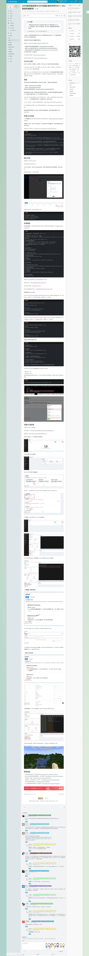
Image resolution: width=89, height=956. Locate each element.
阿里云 (30, 167)
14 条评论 (47, 11)
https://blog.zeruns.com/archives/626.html (48, 48)
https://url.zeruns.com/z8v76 (36, 433)
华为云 (30, 40)
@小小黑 (30, 914)
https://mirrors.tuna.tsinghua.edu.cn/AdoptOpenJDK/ (45, 128)
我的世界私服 (73, 74)
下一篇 (63, 807)
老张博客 (27, 921)
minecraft (76, 63)
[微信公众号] (74, 51)
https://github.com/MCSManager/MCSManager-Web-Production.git (43, 818)
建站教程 (13, 44)
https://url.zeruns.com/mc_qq (39, 55)
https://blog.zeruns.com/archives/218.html (42, 778)
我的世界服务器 (75, 65)
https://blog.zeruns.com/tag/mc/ (46, 46)
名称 (23, 954)
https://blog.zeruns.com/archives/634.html (50, 779)
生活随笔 (13, 51)
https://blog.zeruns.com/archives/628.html (51, 783)
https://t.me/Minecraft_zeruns (40, 58)
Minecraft (49, 35)
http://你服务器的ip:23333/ (36, 368)
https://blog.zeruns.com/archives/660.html (54, 776)
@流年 (30, 881)
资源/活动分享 (13, 47)
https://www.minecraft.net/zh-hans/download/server (42, 430)
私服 (78, 69)
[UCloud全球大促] (44, 788)
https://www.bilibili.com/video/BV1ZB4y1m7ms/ (38, 43)
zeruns (25, 11)
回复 (26, 821)
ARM (30, 35)
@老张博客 (31, 931)
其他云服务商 (39, 167)
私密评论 (61, 951)
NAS (13, 37)
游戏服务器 (74, 69)
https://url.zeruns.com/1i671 (35, 87)
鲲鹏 (35, 40)
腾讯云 (33, 167)
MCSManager (74, 72)
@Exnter (30, 847)
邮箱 (38, 954)
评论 (23, 940)
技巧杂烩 (13, 49)
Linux (13, 40)
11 (25, 815)
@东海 (30, 897)
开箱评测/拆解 (13, 53)
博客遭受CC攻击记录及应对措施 (74, 16)
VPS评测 (13, 42)
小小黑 (26, 903)
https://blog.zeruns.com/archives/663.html (53, 102)
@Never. (30, 866)
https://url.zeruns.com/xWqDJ (35, 85)
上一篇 (24, 807)
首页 (25, 15)
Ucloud (26, 35)
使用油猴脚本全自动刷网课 (73, 19)
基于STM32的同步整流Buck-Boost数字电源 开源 (78, 8)
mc (73, 63)
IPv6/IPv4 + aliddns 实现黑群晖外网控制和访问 (77, 23)
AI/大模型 (13, 56)
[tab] (70, 5)
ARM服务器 (77, 67)
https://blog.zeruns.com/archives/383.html (49, 50)
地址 (53, 954)
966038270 (34, 51)
